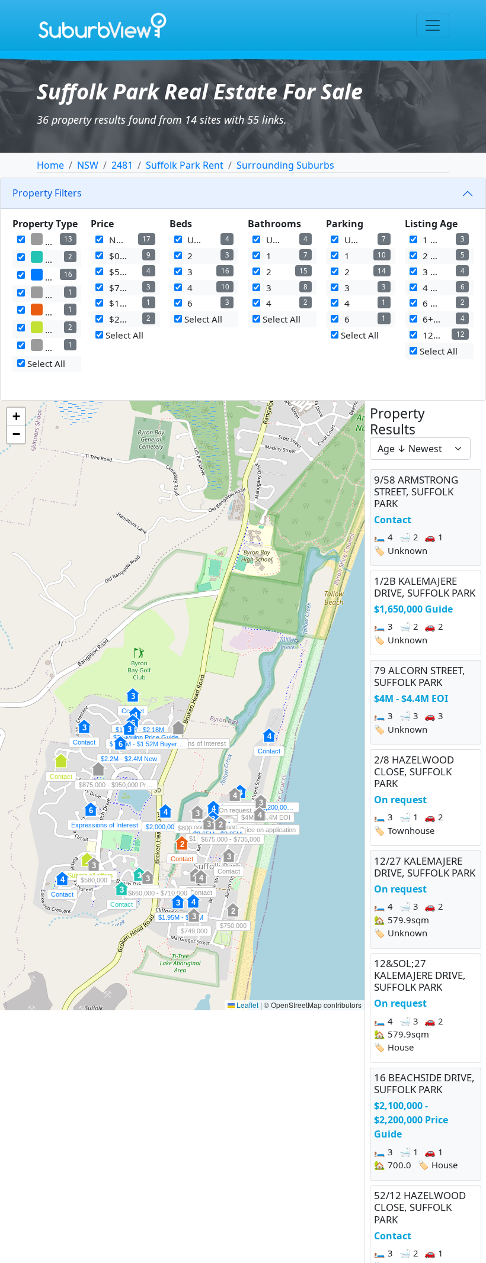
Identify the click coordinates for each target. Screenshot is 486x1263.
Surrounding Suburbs (285, 165)
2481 (122, 165)
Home (50, 165)
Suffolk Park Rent (184, 165)
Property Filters (47, 192)
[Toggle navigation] (432, 25)
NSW (87, 165)
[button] (201, 883)
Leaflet (246, 1005)
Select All (45, 363)
